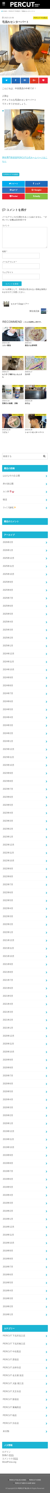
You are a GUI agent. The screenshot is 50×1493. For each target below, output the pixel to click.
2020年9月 (8, 1059)
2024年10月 (8, 669)
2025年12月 (8, 558)
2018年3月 (8, 1298)
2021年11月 (8, 948)
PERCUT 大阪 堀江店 (13, 1383)
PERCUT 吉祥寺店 (12, 1367)
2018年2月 (8, 1306)
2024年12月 (8, 653)
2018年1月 (8, 1314)
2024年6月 (8, 701)
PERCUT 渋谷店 (11, 1423)
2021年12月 (8, 940)
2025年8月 (8, 590)
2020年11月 (8, 1043)
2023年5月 (8, 805)
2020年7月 (8, 1075)
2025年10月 (8, 574)
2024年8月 (8, 685)
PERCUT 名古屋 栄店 (13, 1375)
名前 (4, 251)
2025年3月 (8, 629)
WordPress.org (9, 1462)
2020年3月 (8, 1107)
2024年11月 (8, 661)
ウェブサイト (7, 272)
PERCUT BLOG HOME (17, 1480)
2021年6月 (8, 988)
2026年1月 (8, 550)
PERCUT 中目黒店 (11, 174)
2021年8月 (8, 972)
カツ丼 (6, 491)
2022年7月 (8, 884)
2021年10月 (8, 956)
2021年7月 (8, 980)
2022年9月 (8, 868)
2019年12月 (8, 1131)
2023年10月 (8, 765)
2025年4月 (8, 621)
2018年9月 (8, 1250)
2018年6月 (8, 1274)
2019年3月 (8, 1203)
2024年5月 (8, 709)
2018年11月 (8, 1234)
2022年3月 (8, 916)
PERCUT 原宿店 (11, 1359)
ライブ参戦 (8, 507)
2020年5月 (8, 1091)
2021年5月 (8, 996)
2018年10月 (8, 1242)
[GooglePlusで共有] (34, 80)
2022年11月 (8, 852)
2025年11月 (8, 566)
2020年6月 (8, 1083)
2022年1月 (8, 932)
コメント (6, 225)
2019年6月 (8, 1179)
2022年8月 (8, 876)
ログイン (6, 1452)
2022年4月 (8, 908)
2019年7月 (8, 1171)
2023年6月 (8, 797)
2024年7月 (8, 693)
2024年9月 (8, 677)
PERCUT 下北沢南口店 (14, 1343)
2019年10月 (8, 1147)
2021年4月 (8, 1004)
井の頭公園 (8, 483)
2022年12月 (8, 844)
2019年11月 (8, 1139)
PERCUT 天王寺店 (12, 1391)
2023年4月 (8, 813)
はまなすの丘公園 (11, 475)
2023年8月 (8, 781)
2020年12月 (8, 1036)
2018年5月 (8, 1282)
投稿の (8, 1455)
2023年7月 (8, 789)
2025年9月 (8, 582)
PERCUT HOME (35, 1480)
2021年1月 (8, 1028)
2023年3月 (8, 821)
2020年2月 (8, 1115)
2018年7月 (8, 1266)
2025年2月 (8, 637)
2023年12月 (8, 749)
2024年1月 (8, 741)
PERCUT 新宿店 (11, 1399)
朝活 (5, 499)
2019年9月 (8, 1155)
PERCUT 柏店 (10, 1415)
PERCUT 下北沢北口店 (14, 1335)
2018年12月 (8, 1226)
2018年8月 (8, 1258)
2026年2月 (8, 542)
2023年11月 (8, 757)
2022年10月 (8, 860)
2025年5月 (8, 614)
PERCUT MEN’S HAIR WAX (25, 1483)
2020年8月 (8, 1067)
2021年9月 (8, 964)
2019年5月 (8, 1187)
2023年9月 (8, 773)
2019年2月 (8, 1211)
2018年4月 (8, 1290)
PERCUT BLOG (23, 1488)
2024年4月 (8, 717)
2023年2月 (8, 829)
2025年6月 (8, 606)
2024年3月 (8, 725)
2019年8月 (8, 1163)
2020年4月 (8, 1099)
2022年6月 (8, 892)
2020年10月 (8, 1051)
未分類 (6, 1431)
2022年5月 (8, 900)
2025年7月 (8, 598)
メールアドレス (9, 262)
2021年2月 (8, 1019)
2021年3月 (8, 1012)
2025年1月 (8, 645)
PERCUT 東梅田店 (12, 1407)
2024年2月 (8, 733)
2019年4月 (8, 1195)
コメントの (10, 1458)
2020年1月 (8, 1123)
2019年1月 (8, 1219)
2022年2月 (8, 924)
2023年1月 (8, 836)
